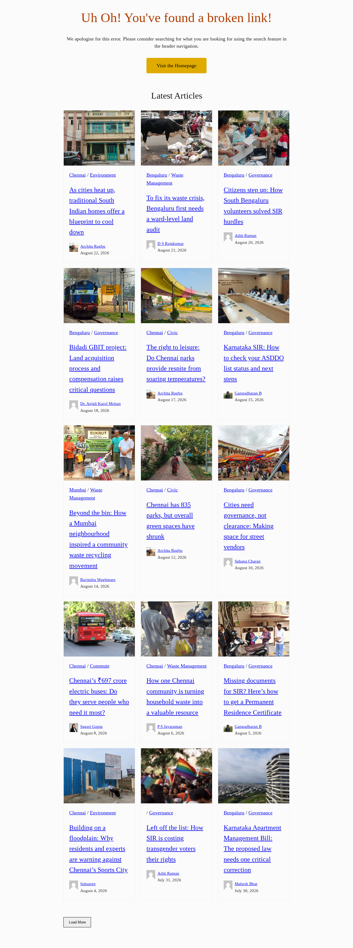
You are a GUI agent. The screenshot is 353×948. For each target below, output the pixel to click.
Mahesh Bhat (246, 883)
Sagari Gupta (91, 726)
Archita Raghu (92, 246)
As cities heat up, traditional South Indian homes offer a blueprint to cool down (97, 211)
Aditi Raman (245, 235)
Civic (172, 332)
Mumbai (77, 490)
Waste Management (187, 666)
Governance (260, 175)
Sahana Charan (248, 561)
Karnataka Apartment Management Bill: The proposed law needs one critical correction (252, 849)
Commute (99, 666)
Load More (77, 922)
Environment (103, 175)
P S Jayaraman (169, 726)
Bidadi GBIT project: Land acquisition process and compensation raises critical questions (98, 368)
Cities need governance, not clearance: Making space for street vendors (249, 526)
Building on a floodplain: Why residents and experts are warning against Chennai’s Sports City (98, 849)
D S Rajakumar (170, 243)
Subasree (88, 883)
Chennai (77, 175)
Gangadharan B (248, 393)
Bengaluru (156, 175)
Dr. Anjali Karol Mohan (100, 403)
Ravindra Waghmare (98, 579)
